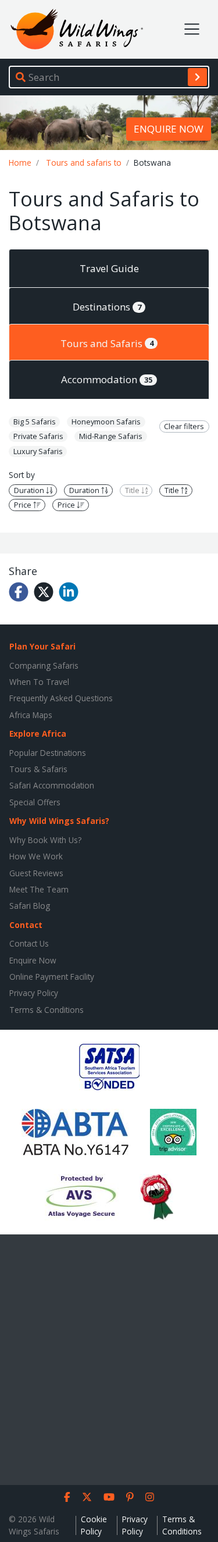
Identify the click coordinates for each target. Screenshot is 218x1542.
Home (20, 162)
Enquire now (168, 128)
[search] (197, 76)
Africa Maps (30, 714)
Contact (25, 924)
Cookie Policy (94, 1525)
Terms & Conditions (46, 1009)
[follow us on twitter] (87, 1497)
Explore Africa (37, 733)
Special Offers (34, 802)
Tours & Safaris (38, 768)
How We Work (36, 856)
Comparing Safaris (43, 665)
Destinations (107, 306)
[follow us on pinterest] (129, 1497)
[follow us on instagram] (150, 1497)
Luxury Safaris (38, 451)
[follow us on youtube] (109, 1497)
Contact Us (29, 943)
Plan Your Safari (42, 646)
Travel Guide (109, 268)
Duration (30, 490)
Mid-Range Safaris (110, 436)
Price (23, 505)
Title (133, 490)
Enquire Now (32, 960)
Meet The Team (39, 889)
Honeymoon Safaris (106, 421)
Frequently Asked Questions (61, 698)
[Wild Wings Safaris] (76, 29)
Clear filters (184, 426)
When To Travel (39, 681)
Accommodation (106, 379)
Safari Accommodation (51, 785)
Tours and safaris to (83, 162)
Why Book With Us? (45, 839)
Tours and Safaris (106, 343)
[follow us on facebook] (67, 1497)
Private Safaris (38, 436)
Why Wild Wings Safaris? (59, 820)
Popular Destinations (47, 752)
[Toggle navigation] (192, 29)
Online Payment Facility (51, 976)
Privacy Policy (33, 992)
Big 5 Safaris (34, 421)
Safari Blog (29, 905)
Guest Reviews (36, 873)
